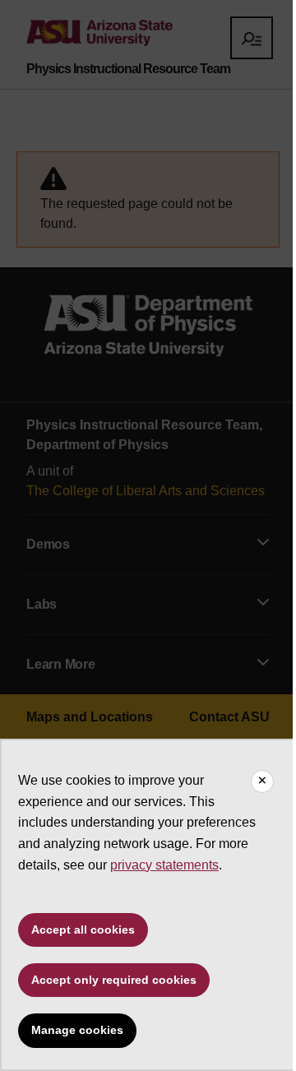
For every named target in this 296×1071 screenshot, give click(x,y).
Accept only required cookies (114, 979)
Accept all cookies (83, 929)
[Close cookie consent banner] (262, 781)
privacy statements (164, 865)
